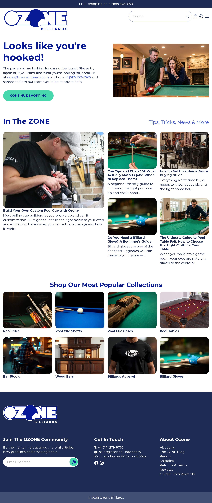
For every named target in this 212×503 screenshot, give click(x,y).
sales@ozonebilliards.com (28, 77)
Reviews (166, 470)
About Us (167, 447)
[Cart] (201, 16)
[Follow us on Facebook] (96, 463)
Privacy (165, 456)
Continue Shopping (28, 96)
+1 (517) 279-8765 (78, 77)
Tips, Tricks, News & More (179, 122)
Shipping (167, 461)
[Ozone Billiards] (37, 21)
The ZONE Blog (172, 452)
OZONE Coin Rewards (177, 474)
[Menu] (207, 16)
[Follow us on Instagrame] (102, 463)
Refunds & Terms (173, 465)
